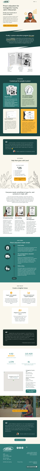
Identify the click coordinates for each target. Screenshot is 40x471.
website (27, 387)
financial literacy (14, 102)
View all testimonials (20, 439)
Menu (34, 1)
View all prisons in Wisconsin (31, 391)
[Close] (18, 374)
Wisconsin (16, 377)
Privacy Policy (20, 461)
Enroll (14, 278)
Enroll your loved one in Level (20, 410)
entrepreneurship (8, 102)
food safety (11, 104)
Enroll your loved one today (10, 25)
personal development (10, 106)
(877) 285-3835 (6, 458)
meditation (16, 104)
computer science (8, 103)
